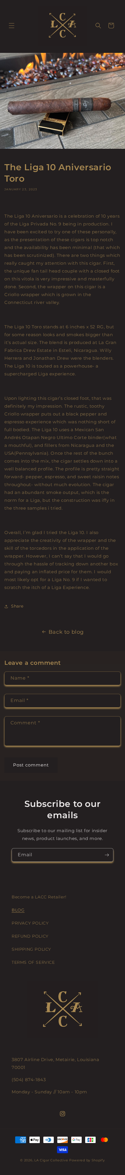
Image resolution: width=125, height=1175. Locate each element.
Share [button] (17, 606)
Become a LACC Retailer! (39, 897)
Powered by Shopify (87, 1160)
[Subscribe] (106, 855)
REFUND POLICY (30, 936)
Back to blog (66, 632)
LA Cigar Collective (51, 1160)
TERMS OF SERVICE (33, 962)
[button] (11, 25)
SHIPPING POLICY (31, 949)
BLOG (18, 910)
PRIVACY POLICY (30, 923)
